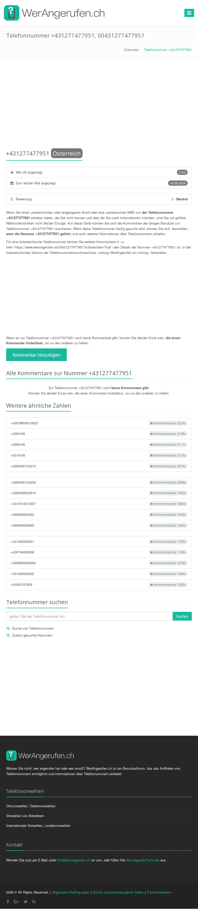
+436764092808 (98, 552)
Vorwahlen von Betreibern (25, 815)
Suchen (182, 616)
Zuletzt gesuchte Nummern (32, 635)
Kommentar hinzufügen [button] (36, 354)
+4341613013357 (98, 503)
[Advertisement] (99, 105)
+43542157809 (98, 584)
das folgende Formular (142, 859)
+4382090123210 (98, 466)
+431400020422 (98, 573)
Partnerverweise (159, 892)
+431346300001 (98, 541)
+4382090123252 (98, 482)
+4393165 (98, 433)
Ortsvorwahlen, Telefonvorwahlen (30, 805)
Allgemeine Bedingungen (70, 892)
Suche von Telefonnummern (33, 628)
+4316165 (98, 455)
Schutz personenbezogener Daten (118, 892)
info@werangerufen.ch (73, 859)
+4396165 (98, 444)
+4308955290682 (98, 562)
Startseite (131, 49)
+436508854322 (98, 514)
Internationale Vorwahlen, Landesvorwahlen (38, 825)
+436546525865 (98, 525)
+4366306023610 (98, 492)
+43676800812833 (98, 423)
